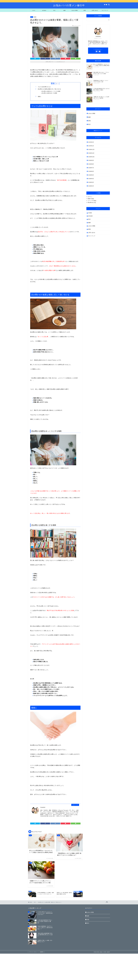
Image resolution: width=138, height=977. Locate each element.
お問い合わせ (95, 10)
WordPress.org (92, 202)
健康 (65, 10)
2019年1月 (91, 145)
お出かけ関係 (75, 10)
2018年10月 (91, 156)
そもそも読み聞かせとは (44, 86)
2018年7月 (91, 167)
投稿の (91, 198)
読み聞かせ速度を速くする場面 (49, 93)
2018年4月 (91, 178)
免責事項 (41, 951)
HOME (33, 10)
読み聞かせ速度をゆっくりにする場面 (51, 91)
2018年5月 (91, 175)
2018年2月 (91, 186)
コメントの (92, 200)
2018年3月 (91, 182)
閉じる (57, 83)
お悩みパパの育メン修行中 (69, 5)
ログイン (90, 196)
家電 (85, 10)
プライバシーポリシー (33, 951)
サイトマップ (105, 10)
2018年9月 (91, 160)
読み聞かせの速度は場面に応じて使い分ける (49, 89)
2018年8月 (91, 164)
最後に (39, 96)
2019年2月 (91, 142)
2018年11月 (91, 153)
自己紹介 (44, 10)
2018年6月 (91, 171)
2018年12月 (91, 149)
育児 (54, 10)
